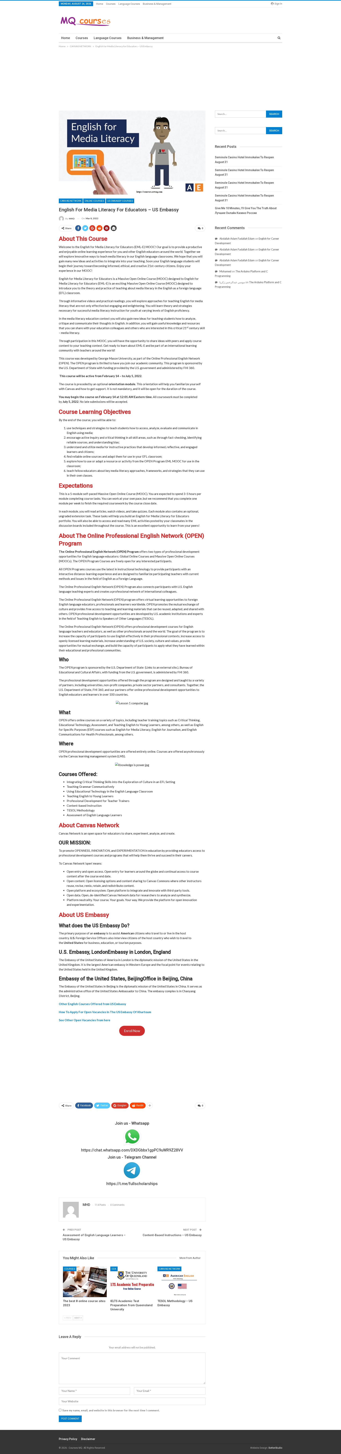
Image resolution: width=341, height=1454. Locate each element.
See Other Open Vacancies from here (84, 1020)
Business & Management (157, 3)
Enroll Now (132, 1031)
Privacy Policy (68, 1439)
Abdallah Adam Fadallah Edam (237, 238)
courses (110, 3)
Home (99, 3)
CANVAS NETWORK (70, 201)
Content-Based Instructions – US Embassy (172, 1235)
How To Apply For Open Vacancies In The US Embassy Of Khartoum (105, 1012)
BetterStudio (275, 1448)
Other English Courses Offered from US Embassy (92, 1004)
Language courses (129, 3)
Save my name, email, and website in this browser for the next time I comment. (111, 1410)
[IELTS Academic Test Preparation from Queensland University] (132, 1282)
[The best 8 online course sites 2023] (85, 1282)
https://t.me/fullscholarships (132, 1183)
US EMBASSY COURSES (120, 201)
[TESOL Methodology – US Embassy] (179, 1282)
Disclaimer (88, 1439)
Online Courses (94, 201)
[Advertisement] (170, 78)
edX (114, 1269)
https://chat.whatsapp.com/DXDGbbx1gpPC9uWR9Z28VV (132, 1150)
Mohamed (225, 271)
